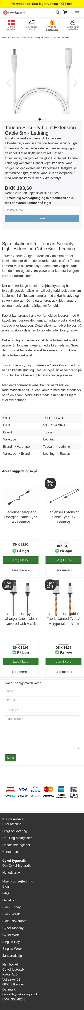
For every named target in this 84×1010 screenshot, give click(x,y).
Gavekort (9, 900)
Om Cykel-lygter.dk (16, 865)
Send (10, 758)
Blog (5, 886)
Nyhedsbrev (11, 872)
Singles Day (11, 942)
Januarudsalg (12, 956)
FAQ (5, 893)
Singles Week (12, 949)
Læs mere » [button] (20, 570)
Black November (14, 921)
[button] (66, 12)
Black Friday (11, 907)
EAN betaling (11, 824)
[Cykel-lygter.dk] (14, 12)
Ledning (49, 439)
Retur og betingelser (17, 838)
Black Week (11, 914)
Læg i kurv (21, 560)
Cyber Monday (13, 928)
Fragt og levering (14, 831)
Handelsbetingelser (16, 845)
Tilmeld (42, 218)
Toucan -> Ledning (56, 446)
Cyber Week (11, 935)
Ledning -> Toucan (56, 453)
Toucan (48, 432)
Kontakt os (10, 852)
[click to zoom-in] (42, 79)
